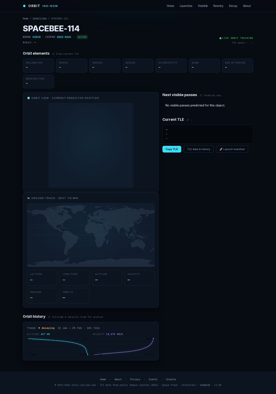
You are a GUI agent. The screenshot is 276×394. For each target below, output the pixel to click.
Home (170, 5)
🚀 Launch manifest (232, 149)
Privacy (135, 379)
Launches (186, 5)
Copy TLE (172, 149)
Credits (171, 379)
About (247, 5)
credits (205, 385)
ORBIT (40, 6)
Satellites (40, 18)
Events (153, 379)
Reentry (218, 5)
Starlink (203, 5)
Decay (233, 5)
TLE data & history (198, 149)
